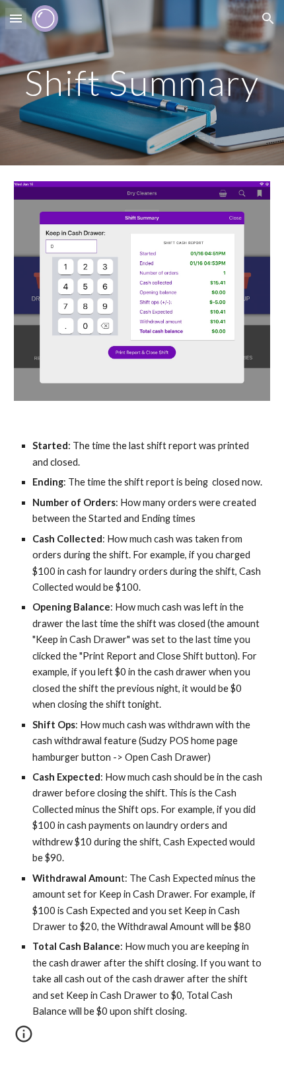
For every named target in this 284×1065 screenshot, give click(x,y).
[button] (16, 18)
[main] (142, 82)
